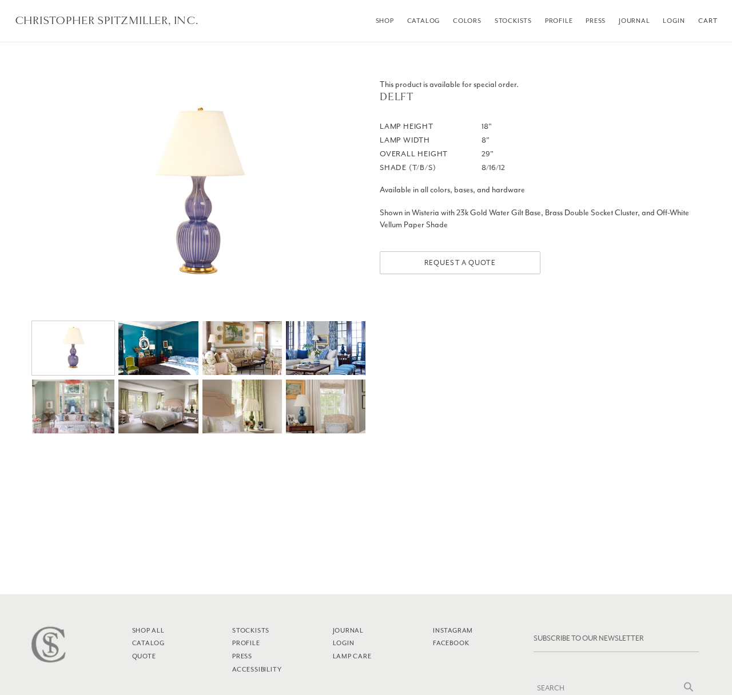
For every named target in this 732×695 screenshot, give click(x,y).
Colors (467, 21)
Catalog (423, 21)
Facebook (451, 643)
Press (596, 21)
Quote (144, 656)
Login (674, 21)
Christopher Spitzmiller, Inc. (106, 20)
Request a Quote (460, 262)
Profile (559, 21)
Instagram (453, 630)
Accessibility (256, 669)
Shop (385, 21)
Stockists (513, 21)
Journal (634, 21)
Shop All (148, 630)
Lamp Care (352, 656)
